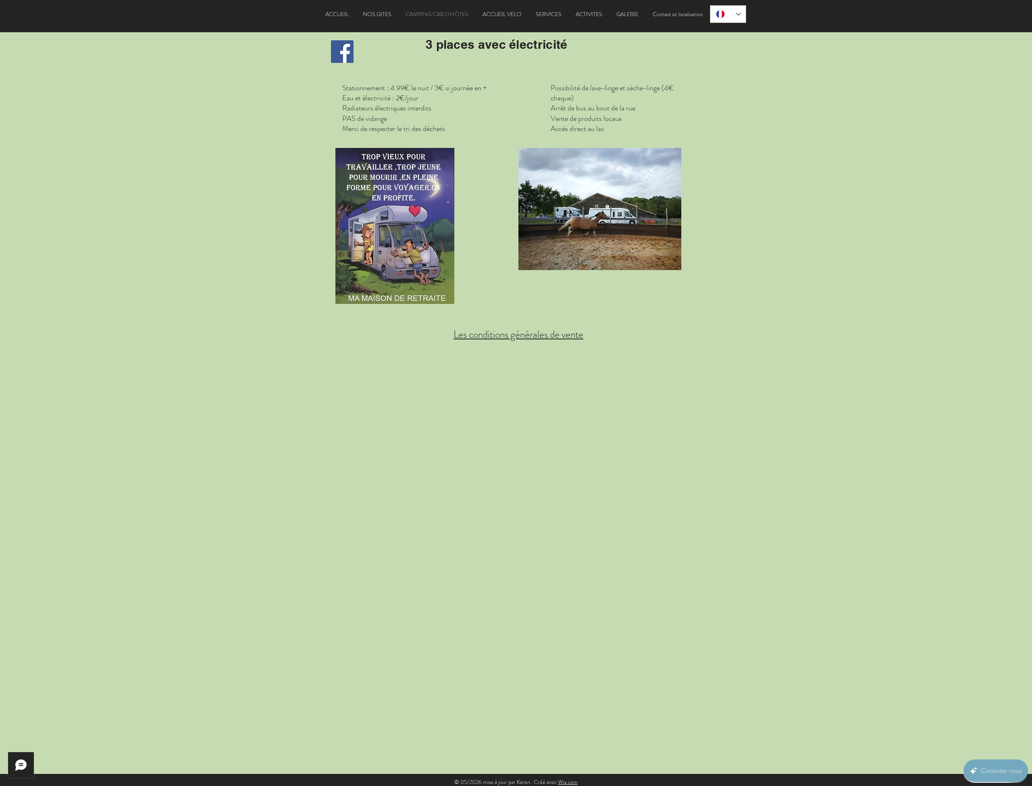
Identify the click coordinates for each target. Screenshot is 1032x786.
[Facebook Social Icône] (342, 51)
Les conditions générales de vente (518, 334)
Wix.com (568, 782)
